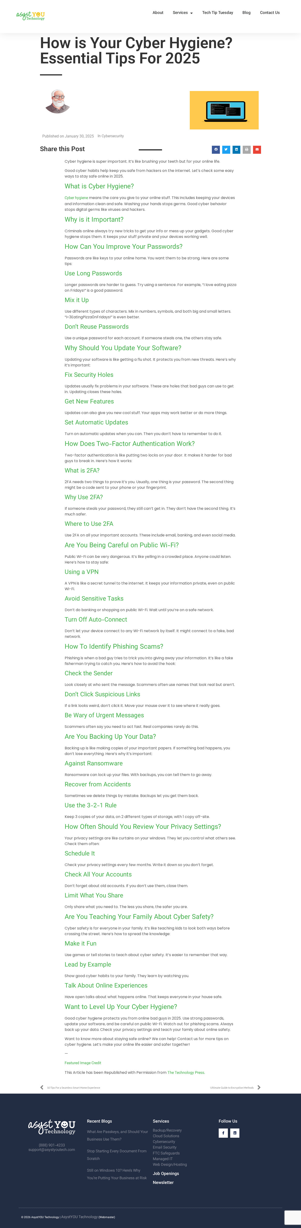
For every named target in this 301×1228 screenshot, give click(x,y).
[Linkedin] (234, 1133)
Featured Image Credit (83, 1063)
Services (180, 13)
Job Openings (166, 1174)
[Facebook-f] (223, 1133)
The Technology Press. (186, 1073)
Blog (246, 13)
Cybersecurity (113, 136)
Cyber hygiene (76, 198)
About (158, 13)
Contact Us (270, 13)
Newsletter (163, 1183)
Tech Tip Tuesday (217, 13)
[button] (216, 150)
